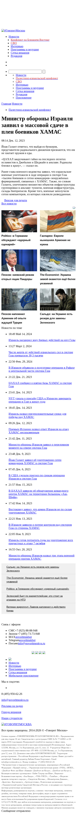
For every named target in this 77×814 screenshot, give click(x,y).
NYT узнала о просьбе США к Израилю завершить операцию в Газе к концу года (40, 400)
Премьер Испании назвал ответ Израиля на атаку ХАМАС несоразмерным (39, 431)
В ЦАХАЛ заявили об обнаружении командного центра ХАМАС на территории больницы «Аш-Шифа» (38, 494)
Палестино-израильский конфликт (30, 109)
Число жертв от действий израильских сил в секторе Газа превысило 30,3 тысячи (41, 354)
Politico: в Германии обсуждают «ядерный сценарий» (37, 588)
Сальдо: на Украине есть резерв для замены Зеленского (32, 568)
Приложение (24, 97)
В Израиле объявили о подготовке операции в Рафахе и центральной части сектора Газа (42, 369)
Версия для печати (15, 200)
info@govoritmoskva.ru (31, 643)
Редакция (16, 55)
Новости (14, 36)
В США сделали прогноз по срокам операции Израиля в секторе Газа (37, 477)
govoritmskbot (23, 636)
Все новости (9, 203)
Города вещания (11, 712)
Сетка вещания (20, 52)
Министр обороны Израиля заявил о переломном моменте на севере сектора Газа (39, 446)
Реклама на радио (12, 706)
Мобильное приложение (23, 675)
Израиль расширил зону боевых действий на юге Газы (42, 340)
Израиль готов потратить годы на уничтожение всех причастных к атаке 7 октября (41, 542)
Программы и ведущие (25, 49)
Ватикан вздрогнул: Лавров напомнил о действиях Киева (36, 608)
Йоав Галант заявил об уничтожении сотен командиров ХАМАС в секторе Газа (35, 461)
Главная (6, 103)
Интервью (17, 46)
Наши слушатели (11, 718)
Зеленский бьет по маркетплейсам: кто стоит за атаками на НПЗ (34, 597)
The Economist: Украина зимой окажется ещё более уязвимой (37, 579)
